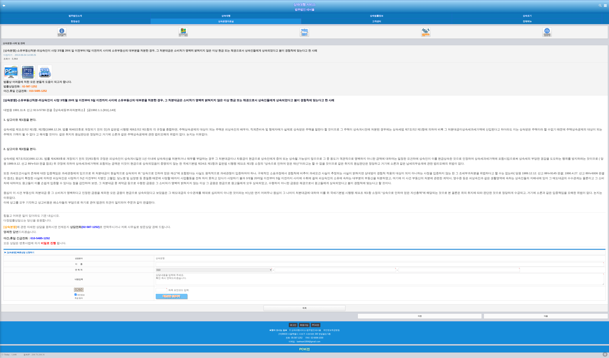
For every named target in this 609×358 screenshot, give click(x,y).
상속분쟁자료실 (226, 21)
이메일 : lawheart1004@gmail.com (304, 341)
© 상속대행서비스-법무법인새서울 (305, 330)
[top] (605, 354)
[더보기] (605, 18)
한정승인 (75, 21)
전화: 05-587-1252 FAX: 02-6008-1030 (304, 338)
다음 (546, 316)
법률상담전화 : (20, 86)
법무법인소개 (75, 15)
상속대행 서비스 (304, 4)
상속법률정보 (376, 15)
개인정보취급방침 (331, 330)
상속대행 (226, 15)
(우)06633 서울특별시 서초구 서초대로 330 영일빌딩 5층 (304, 334)
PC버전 (315, 325)
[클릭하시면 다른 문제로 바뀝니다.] (78, 290)
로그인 (293, 325)
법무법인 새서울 (304, 9)
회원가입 (304, 325)
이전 (420, 316)
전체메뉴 (527, 21)
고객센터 (376, 21)
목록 (304, 308)
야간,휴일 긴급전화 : (25, 90)
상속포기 (527, 15)
